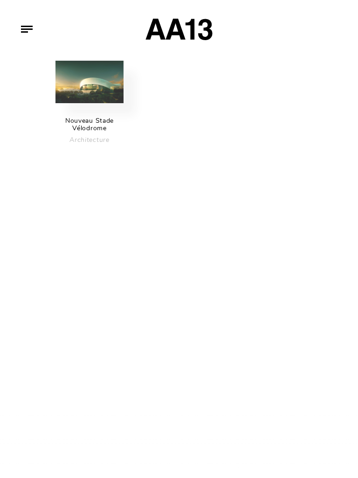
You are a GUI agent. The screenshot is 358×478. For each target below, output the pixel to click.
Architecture (89, 139)
